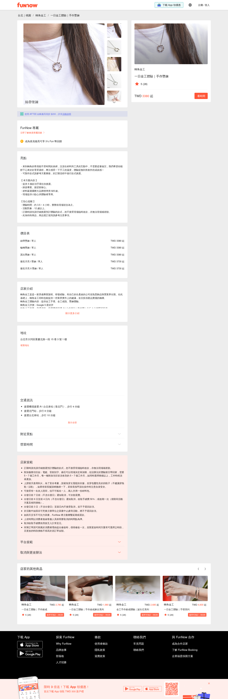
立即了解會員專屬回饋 (31, 132)
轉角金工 (41, 15)
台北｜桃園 (24, 15)
